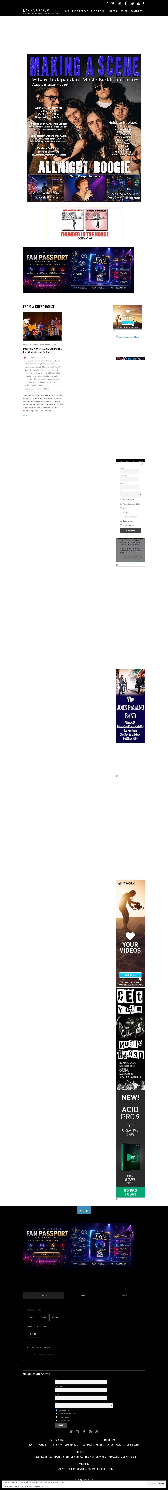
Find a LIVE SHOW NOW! (96, 1456)
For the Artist (80, 11)
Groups (91, 1468)
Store (124, 11)
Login (110, 1468)
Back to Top (84, 1211)
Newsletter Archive (118, 1456)
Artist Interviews (31, 345)
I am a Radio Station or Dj (67, 1414)
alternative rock (47, 361)
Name (57, 1379)
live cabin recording (52, 373)
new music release (53, 379)
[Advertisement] (84, 33)
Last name (59, 1386)
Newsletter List (63, 1410)
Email (57, 1394)
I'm (56, 1402)
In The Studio (56, 1444)
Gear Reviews (71, 1444)
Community (137, 11)
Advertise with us (43, 1456)
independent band (42, 370)
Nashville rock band (37, 379)
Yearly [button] (124, 1295)
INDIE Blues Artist (48, 345)
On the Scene (133, 1444)
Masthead (59, 1456)
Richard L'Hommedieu (36, 357)
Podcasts (120, 1444)
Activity (61, 1468)
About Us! (112, 11)
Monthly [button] (84, 1295)
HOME (66, 11)
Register (101, 1468)
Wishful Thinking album (34, 385)
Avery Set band (42, 364)
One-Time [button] (43, 1295)
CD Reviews (88, 1444)
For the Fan (97, 11)
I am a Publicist (64, 1420)
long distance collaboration (35, 376)
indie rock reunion (36, 373)
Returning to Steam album (35, 382)
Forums (71, 1468)
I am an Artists (63, 1417)
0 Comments (29, 389)
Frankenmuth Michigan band (43, 367)
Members (81, 1468)
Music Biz (43, 1444)
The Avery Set (51, 382)
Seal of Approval (74, 1456)
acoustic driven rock (32, 361)
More (25, 416)
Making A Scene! (83, 1480)
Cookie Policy (45, 1486)
